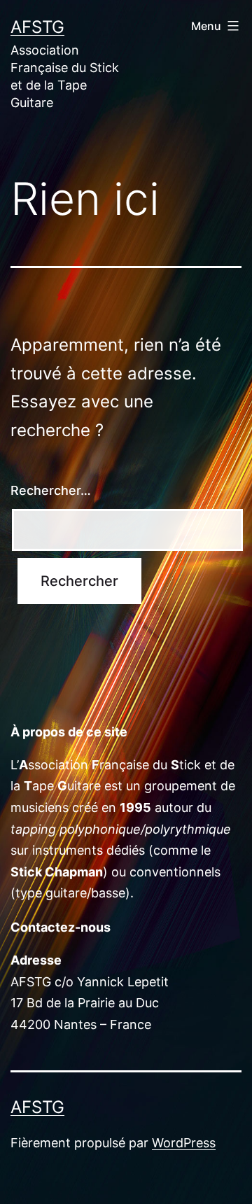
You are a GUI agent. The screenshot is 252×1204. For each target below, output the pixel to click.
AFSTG (37, 27)
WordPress (184, 1142)
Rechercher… (50, 490)
